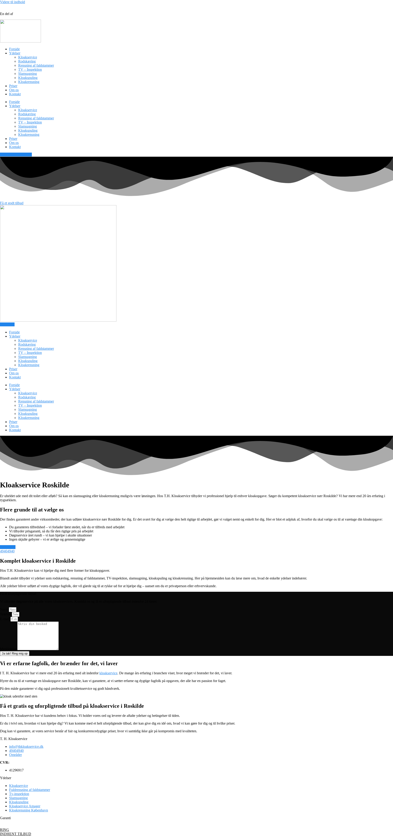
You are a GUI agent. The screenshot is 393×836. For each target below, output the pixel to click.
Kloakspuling (28, 78)
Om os (14, 90)
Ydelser (14, 53)
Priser (13, 86)
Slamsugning (27, 74)
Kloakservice (27, 57)
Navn (4, 609)
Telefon (6, 614)
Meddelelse (8, 649)
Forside (14, 49)
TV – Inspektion (30, 69)
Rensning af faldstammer (36, 65)
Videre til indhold (12, 2)
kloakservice (108, 673)
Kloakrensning (28, 82)
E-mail (5, 619)
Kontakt (15, 94)
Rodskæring (27, 61)
